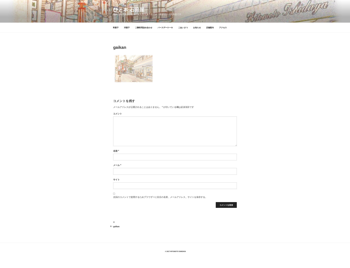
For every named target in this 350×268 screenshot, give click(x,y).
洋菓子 (127, 27)
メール (117, 165)
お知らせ (197, 27)
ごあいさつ (183, 27)
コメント (117, 113)
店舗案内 (210, 27)
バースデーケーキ (165, 27)
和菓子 (116, 27)
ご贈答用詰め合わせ (143, 27)
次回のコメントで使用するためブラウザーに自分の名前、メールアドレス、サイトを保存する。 (160, 197)
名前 (116, 151)
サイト (116, 179)
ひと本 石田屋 (128, 9)
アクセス (223, 27)
